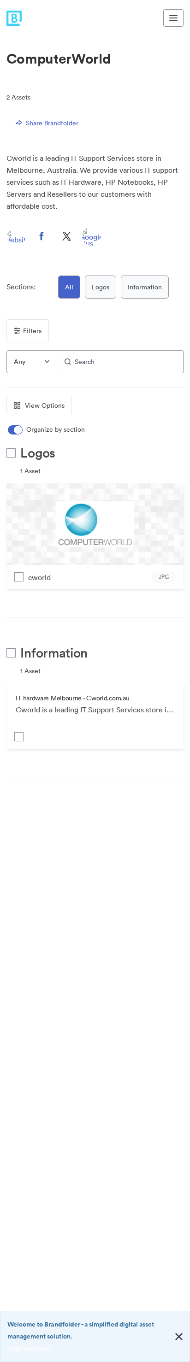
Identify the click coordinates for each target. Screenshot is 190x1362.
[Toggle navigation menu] (173, 18)
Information (145, 287)
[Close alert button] (179, 1336)
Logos (100, 287)
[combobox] (31, 361)
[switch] (47, 429)
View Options (45, 405)
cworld (39, 577)
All (69, 287)
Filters (32, 331)
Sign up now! (28, 1348)
